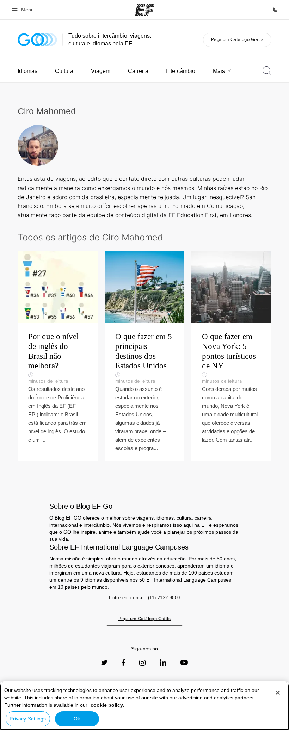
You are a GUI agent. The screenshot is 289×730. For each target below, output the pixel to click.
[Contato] (275, 10)
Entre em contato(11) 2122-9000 (144, 597)
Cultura (64, 71)
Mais (219, 71)
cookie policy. (107, 705)
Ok (77, 719)
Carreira (138, 71)
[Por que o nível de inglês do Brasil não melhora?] (58, 356)
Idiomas (27, 71)
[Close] (277, 692)
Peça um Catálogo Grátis (237, 39)
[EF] (144, 10)
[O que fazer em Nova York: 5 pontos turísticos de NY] (231, 356)
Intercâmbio (180, 71)
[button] (24, 9)
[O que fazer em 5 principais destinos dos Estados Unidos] (145, 356)
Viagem (100, 71)
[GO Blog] (37, 39)
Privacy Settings (28, 719)
